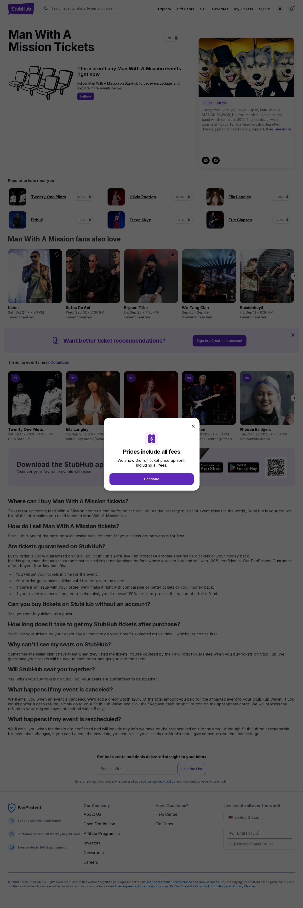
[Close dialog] (193, 426)
